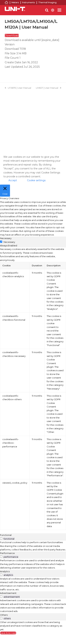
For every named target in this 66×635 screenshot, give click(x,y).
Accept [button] (12, 180)
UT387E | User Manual (19, 87)
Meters (15, 2)
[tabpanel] (33, 388)
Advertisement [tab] (8, 593)
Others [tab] (4, 615)
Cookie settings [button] (36, 180)
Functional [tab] (6, 535)
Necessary (9, 242)
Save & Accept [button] (8, 633)
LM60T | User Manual (47, 87)
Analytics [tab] (5, 571)
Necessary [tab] (6, 238)
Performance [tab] (7, 553)
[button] (59, 10)
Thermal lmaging (47, 2)
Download (12, 35)
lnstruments (28, 2)
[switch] (1, 538)
